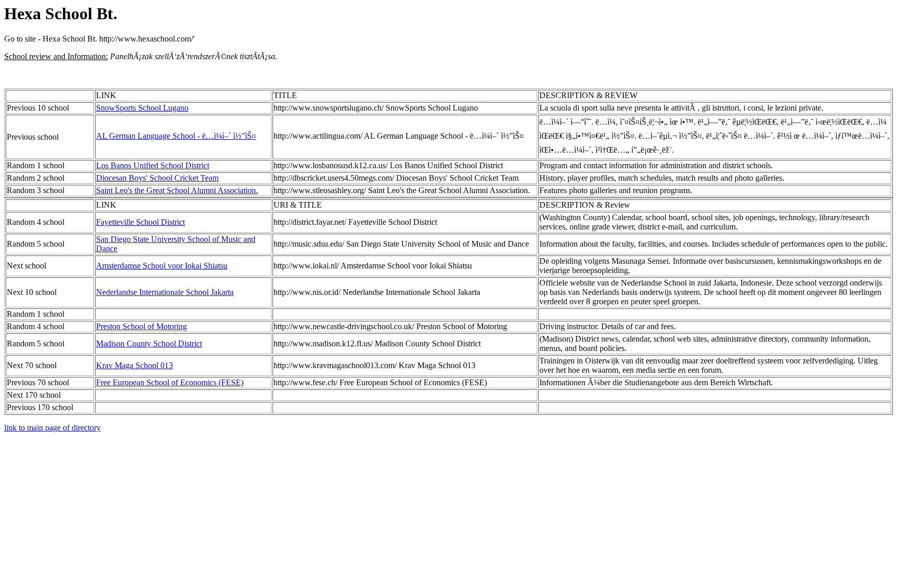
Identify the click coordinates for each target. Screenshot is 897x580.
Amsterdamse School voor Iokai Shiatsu (161, 265)
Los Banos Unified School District (152, 165)
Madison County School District (149, 343)
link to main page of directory (52, 427)
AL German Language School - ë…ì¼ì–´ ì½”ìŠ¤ (176, 135)
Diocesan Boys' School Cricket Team (157, 177)
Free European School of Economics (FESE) (169, 382)
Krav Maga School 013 (134, 365)
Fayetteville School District (140, 222)
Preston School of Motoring (141, 326)
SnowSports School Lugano (142, 107)
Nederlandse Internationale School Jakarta (165, 292)
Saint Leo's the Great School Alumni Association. (177, 190)
